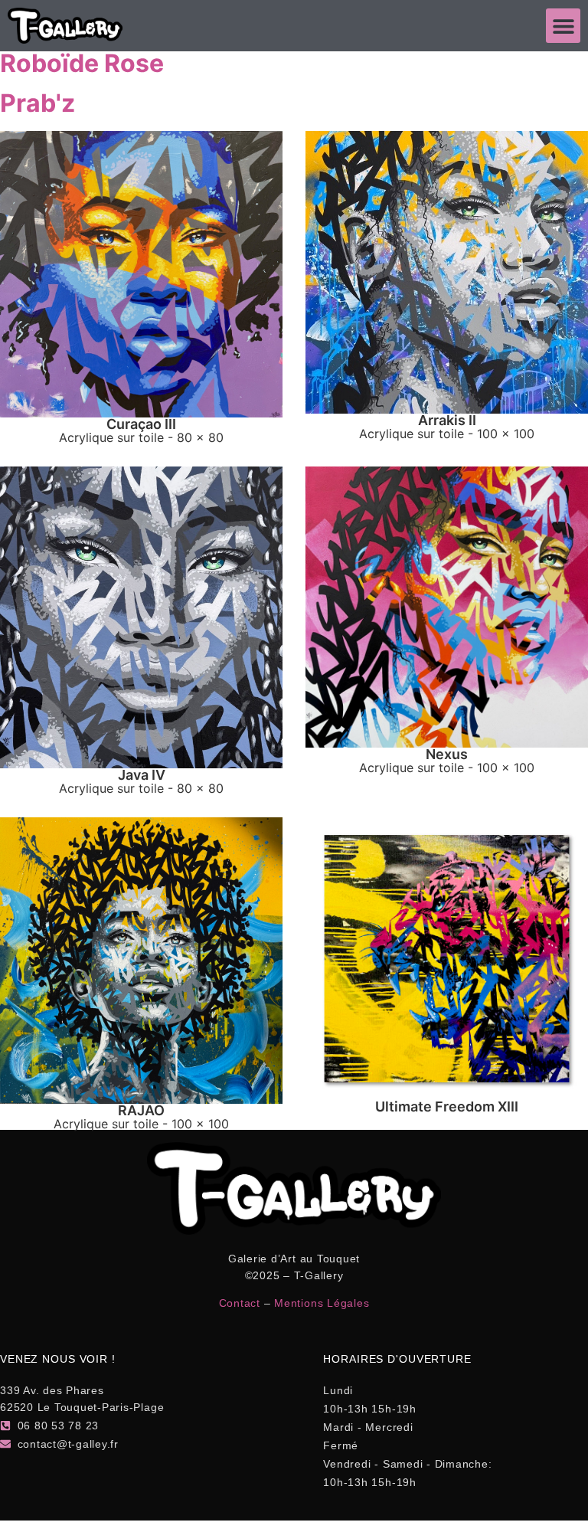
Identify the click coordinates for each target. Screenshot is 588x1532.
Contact (239, 1303)
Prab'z (37, 103)
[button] (563, 25)
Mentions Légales (321, 1303)
